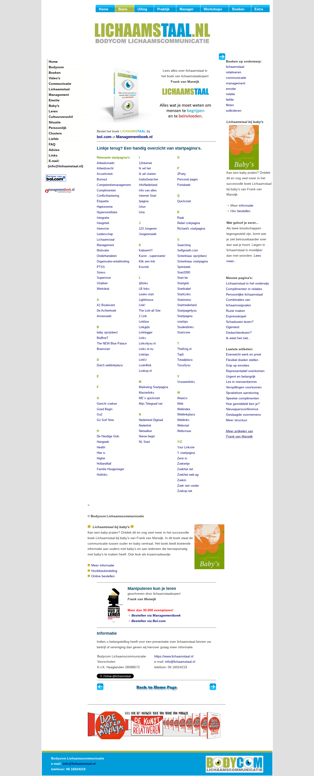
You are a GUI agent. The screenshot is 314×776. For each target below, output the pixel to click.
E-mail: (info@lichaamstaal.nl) (65, 161)
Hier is (101, 453)
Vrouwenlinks (186, 382)
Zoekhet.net (185, 469)
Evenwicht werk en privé (243, 354)
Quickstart (184, 201)
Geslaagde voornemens (243, 414)
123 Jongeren (148, 228)
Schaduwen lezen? (240, 322)
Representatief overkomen (245, 371)
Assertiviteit (105, 174)
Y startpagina (186, 453)
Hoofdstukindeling (104, 571)
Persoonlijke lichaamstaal (244, 294)
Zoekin (181, 480)
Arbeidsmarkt (105, 163)
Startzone (183, 332)
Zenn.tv (182, 458)
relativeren (233, 72)
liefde (230, 99)
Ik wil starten (147, 174)
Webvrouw (184, 431)
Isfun (142, 206)
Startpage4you (187, 310)
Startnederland (187, 305)
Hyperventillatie (107, 212)
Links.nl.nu (146, 349)
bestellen (243, 211)
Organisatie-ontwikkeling (113, 261)
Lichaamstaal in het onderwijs (247, 283)
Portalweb (183, 185)
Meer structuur (236, 420)
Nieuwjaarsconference (242, 409)
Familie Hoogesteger (110, 469)
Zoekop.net (184, 491)
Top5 (180, 354)
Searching (184, 245)
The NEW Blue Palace (112, 343)
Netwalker (145, 431)
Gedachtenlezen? (239, 332)
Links (142, 338)
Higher (101, 458)
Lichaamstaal (105, 239)
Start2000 (183, 272)
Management (105, 245)
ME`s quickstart (149, 398)
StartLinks (184, 294)
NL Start (144, 441)
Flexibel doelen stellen (242, 360)
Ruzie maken (235, 311)
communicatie (236, 78)
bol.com (104, 137)
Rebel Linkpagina (188, 223)
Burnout (102, 179)
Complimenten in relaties (244, 289)
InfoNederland (148, 185)
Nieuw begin (147, 436)
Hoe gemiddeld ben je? (243, 404)
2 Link (143, 316)
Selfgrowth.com (187, 250)
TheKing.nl (184, 349)
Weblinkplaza (186, 414)
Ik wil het (145, 168)
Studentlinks (185, 327)
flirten (230, 105)
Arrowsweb (104, 316)
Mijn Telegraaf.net (151, 403)
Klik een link (147, 261)
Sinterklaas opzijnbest (192, 256)
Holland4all (104, 463)
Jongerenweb (147, 234)
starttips (182, 321)
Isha (142, 212)
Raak (180, 217)
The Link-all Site (149, 310)
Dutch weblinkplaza (110, 365)
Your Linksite (185, 447)
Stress (101, 272)
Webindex (183, 409)
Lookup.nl (145, 370)
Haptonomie (105, 206)
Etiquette (103, 201)
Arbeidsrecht (105, 168)
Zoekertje (183, 463)
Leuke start (146, 294)
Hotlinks (102, 474)
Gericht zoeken (107, 403)
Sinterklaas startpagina (192, 261)
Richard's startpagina (191, 228)
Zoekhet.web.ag (187, 474)
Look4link (145, 365)
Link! (142, 305)
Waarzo (182, 398)
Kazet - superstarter (152, 256)
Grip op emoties (237, 365)
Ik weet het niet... (238, 338)
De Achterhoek (106, 310)
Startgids (183, 283)
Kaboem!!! (146, 250)
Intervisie (103, 228)
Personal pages (187, 179)
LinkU (142, 359)
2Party (181, 174)
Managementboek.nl (134, 137)
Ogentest (232, 327)
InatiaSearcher (148, 179)
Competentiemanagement (114, 185)
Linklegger (145, 332)
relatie (230, 94)
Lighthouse (146, 299)
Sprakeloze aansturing (242, 393)
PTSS (101, 267)
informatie (246, 205)
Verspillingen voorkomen (244, 387)
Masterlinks (146, 392)
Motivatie (103, 250)
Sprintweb (183, 267)
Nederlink (145, 425)
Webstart (183, 425)
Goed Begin (104, 409)
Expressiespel (236, 316)
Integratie (103, 217)
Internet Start (147, 195)
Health (101, 447)
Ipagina (143, 201)
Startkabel (184, 288)
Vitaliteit (102, 283)
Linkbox (144, 321)
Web (180, 403)
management (235, 83)
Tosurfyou (183, 365)
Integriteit (103, 223)
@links (143, 283)
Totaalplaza (184, 359)
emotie (231, 89)
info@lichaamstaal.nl (180, 661)
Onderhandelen (107, 256)
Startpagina (184, 316)
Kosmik (144, 267)
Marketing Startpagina (153, 387)
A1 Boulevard (106, 305)
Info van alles (148, 190)
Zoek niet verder (188, 485)
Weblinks (183, 420)
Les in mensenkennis (241, 382)
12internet (145, 163)
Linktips (144, 354)
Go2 (99, 414)
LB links (144, 288)
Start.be (182, 277)
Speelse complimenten (242, 398)
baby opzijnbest (107, 332)
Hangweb (103, 441)
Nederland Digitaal (151, 420)
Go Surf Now (105, 420)
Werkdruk (103, 288)
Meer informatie (102, 565)
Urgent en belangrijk (240, 376)
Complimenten (106, 190)
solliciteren (233, 110)
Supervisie (104, 277)
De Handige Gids (108, 436)
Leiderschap (105, 234)
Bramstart (103, 349)
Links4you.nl (147, 343)
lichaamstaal (235, 66)
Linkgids (144, 327)
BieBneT (102, 338)
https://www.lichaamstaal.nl (173, 656)
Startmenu (184, 299)
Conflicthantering (108, 195)
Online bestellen (103, 576)
